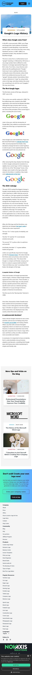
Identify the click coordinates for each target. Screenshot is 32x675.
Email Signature (7, 558)
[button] (16, 672)
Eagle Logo (6, 583)
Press (4, 510)
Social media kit (7, 563)
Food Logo (5, 629)
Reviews (5, 539)
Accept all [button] (16, 665)
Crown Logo (6, 615)
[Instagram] (7, 640)
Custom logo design (8, 544)
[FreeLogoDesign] (7, 4)
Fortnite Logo (6, 591)
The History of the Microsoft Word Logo (16, 407)
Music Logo (6, 626)
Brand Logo (6, 605)
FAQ (4, 531)
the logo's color (21, 226)
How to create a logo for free (10, 515)
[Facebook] (4, 640)
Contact (5, 521)
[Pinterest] (11, 640)
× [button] (30, 655)
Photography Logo (7, 621)
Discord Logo (6, 585)
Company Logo (7, 596)
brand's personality (10, 322)
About (4, 507)
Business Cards (7, 550)
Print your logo (6, 555)
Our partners (6, 534)
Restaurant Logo (7, 623)
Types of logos (6, 568)
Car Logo (5, 580)
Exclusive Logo (6, 547)
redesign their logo (22, 141)
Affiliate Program (7, 536)
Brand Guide (6, 560)
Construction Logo (7, 613)
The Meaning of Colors (8, 566)
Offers (4, 513)
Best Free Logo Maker (8, 571)
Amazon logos (13, 255)
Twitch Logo (6, 593)
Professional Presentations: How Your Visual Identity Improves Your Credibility (16, 381)
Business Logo (6, 599)
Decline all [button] (16, 668)
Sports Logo (6, 602)
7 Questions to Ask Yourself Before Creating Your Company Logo (16, 435)
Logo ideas (5, 518)
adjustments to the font (13, 174)
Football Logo (6, 607)
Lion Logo (5, 610)
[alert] (16, 664)
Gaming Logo (6, 588)
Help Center (6, 523)
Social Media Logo (7, 618)
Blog (4, 529)
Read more (10, 661)
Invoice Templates (7, 552)
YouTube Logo (6, 577)
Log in (22, 3)
